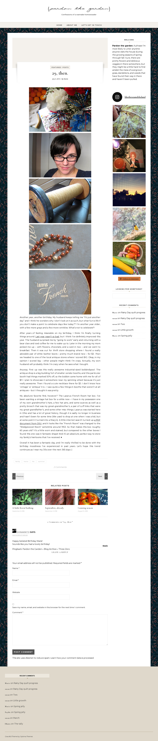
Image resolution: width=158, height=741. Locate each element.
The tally (18, 724)
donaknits (23, 532)
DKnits (8, 724)
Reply (105, 546)
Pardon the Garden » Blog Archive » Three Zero (46, 549)
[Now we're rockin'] (17, 476)
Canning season (85, 508)
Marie (66, 79)
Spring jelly (126, 336)
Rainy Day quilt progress (133, 312)
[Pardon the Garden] (79, 10)
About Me (72, 25)
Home (59, 25)
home (26, 461)
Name (16, 568)
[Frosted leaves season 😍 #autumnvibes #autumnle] (129, 121)
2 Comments (60, 467)
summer (41, 461)
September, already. (54, 508)
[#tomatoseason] (129, 258)
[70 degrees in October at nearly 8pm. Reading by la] (129, 155)
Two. (123, 324)
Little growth (127, 330)
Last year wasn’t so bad (47, 336)
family (17, 461)
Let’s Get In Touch (91, 25)
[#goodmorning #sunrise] (129, 189)
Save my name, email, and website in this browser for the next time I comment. (48, 607)
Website (16, 592)
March (16, 718)
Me (33, 461)
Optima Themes (26, 736)
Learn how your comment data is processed (72, 658)
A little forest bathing (22, 508)
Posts (66, 67)
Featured (56, 67)
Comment (17, 612)
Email (15, 580)
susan (114, 318)
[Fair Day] (102, 476)
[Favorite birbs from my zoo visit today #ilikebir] (129, 224)
